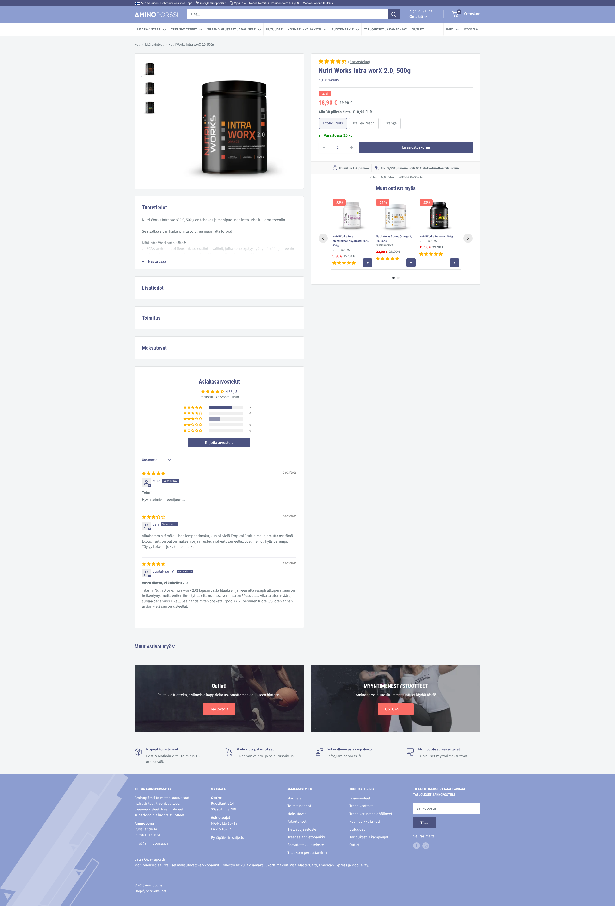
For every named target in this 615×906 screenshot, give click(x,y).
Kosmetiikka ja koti (304, 29)
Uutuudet (274, 29)
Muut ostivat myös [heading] (395, 188)
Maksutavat (296, 813)
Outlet (418, 29)
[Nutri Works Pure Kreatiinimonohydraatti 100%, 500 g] (352, 215)
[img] (153, 473)
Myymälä (240, 3)
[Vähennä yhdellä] (324, 147)
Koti (137, 44)
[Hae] (394, 14)
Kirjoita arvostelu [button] (219, 442)
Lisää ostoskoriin (416, 147)
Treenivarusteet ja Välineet (231, 29)
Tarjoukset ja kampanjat (385, 29)
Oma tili (416, 16)
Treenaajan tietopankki (306, 837)
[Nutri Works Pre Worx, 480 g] (439, 215)
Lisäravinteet (148, 29)
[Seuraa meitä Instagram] (425, 845)
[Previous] (323, 238)
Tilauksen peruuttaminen (307, 852)
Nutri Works (329, 80)
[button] (333, 62)
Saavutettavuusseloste (305, 844)
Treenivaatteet (184, 29)
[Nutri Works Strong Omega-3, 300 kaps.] (396, 215)
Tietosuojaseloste (301, 829)
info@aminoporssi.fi (213, 3)
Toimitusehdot (299, 806)
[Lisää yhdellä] (351, 147)
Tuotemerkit (343, 29)
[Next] (468, 238)
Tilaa (424, 822)
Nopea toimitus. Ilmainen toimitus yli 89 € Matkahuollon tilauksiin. (291, 3)
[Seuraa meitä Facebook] (416, 845)
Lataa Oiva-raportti (150, 859)
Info (449, 29)
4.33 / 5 (231, 391)
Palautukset (296, 821)
